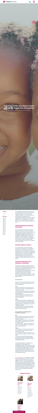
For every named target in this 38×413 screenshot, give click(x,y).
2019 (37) (4, 226)
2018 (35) (4, 227)
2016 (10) (4, 229)
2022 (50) (4, 222)
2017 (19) (4, 228)
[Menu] (33, 1)
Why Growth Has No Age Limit (20, 383)
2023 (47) (4, 221)
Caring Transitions (19, 357)
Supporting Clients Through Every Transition (20, 408)
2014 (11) (4, 232)
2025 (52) (4, 219)
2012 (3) (4, 234)
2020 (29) (4, 225)
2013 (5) (4, 233)
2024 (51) (4, 220)
